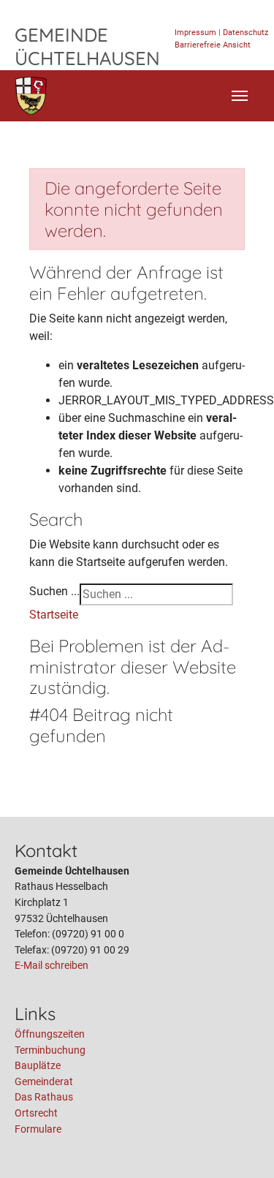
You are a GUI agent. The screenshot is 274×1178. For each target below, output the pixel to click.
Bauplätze (38, 1066)
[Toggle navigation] (240, 95)
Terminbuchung (50, 1050)
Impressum (195, 32)
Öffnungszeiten (50, 1034)
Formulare (38, 1129)
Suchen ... (54, 591)
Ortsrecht (36, 1113)
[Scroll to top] (241, 1145)
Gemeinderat (44, 1082)
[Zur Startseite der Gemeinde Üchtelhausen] (31, 95)
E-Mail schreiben (51, 965)
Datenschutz (245, 32)
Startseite (53, 615)
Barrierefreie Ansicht (213, 45)
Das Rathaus (44, 1097)
